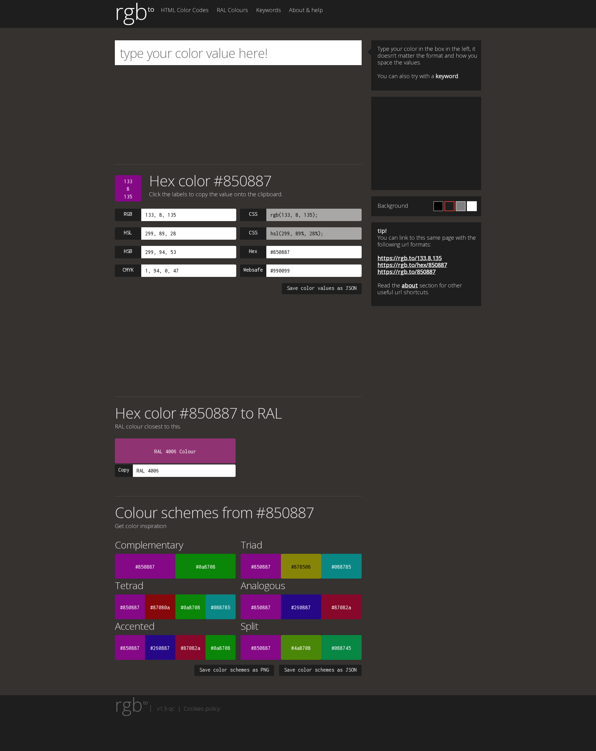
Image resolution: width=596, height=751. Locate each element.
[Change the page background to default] (449, 206)
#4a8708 (301, 648)
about (410, 285)
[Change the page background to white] (472, 206)
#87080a (160, 607)
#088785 (341, 567)
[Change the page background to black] (438, 206)
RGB (128, 214)
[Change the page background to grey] (461, 206)
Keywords (268, 10)
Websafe (253, 270)
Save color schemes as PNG (234, 670)
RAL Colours (232, 10)
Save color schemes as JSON (320, 670)
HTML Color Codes (185, 10)
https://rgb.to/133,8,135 (409, 258)
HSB (128, 251)
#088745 (341, 648)
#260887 (301, 607)
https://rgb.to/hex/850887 (412, 265)
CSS (253, 214)
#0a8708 (205, 567)
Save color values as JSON (322, 288)
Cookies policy (202, 708)
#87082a (341, 607)
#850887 (145, 567)
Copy (123, 470)
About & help (306, 10)
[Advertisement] (238, 114)
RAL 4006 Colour (175, 451)
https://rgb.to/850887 (406, 271)
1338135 (128, 189)
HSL (128, 232)
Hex (253, 251)
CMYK (128, 270)
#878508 (301, 567)
